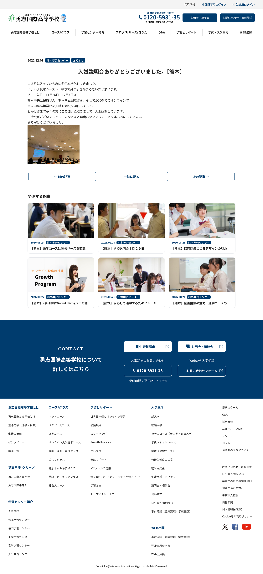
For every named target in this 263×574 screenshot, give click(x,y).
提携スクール (230, 407)
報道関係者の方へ (233, 488)
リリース (227, 436)
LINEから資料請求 (162, 503)
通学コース (55, 434)
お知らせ (78, 60)
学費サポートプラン (163, 477)
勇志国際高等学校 (19, 477)
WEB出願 (246, 32)
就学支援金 (158, 468)
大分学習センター (19, 554)
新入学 (155, 416)
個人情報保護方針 (233, 509)
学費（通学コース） (163, 451)
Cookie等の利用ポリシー (237, 516)
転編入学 (156, 425)
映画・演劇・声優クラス (63, 451)
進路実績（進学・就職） (23, 425)
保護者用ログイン (215, 4)
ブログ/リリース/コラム (131, 32)
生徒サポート (98, 451)
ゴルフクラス (57, 459)
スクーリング (98, 434)
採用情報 (189, 4)
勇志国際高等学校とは (25, 32)
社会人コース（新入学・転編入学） (172, 434)
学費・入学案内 (218, 32)
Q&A (161, 32)
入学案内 (157, 407)
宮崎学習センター (19, 545)
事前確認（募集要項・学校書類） (171, 511)
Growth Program (100, 442)
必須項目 (95, 425)
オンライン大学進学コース (65, 442)
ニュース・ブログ (233, 428)
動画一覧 (13, 451)
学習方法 (95, 485)
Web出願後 (158, 554)
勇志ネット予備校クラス (63, 468)
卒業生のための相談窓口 (237, 481)
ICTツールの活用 (100, 468)
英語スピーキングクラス (63, 477)
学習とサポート (186, 32)
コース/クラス (60, 32)
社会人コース (57, 485)
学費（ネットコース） (164, 442)
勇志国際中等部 (17, 485)
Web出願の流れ (160, 545)
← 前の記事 (62, 176)
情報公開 (227, 502)
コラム (226, 443)
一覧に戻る (131, 176)
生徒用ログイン (245, 4)
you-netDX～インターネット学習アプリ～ (116, 477)
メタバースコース (59, 425)
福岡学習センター (19, 528)
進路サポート (98, 459)
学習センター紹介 (92, 32)
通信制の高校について (235, 450)
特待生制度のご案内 (163, 459)
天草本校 (13, 511)
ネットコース (57, 416)
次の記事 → (201, 176)
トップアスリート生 (102, 494)
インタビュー (16, 442)
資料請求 (156, 494)
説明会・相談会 (199, 18)
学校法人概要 (230, 495)
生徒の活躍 (15, 434)
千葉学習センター (19, 537)
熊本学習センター (57, 60)
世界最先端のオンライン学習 (108, 416)
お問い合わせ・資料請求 (237, 18)
